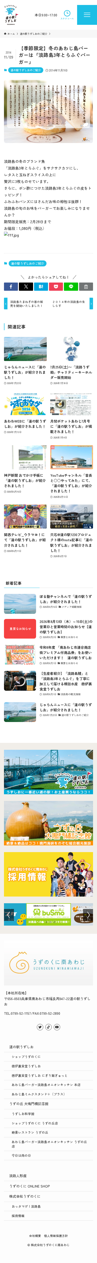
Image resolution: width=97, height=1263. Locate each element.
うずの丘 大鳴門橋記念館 (28, 1103)
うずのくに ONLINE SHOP (29, 1186)
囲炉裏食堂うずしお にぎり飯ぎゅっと (40, 1075)
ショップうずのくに (26, 1056)
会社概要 (35, 1235)
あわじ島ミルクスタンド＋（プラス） (39, 1094)
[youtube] (57, 1027)
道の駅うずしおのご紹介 (26, 70)
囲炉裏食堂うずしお (26, 1066)
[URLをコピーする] (86, 287)
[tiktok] (48, 1027)
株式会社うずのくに (25, 1196)
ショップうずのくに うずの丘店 (35, 1123)
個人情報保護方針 (56, 1235)
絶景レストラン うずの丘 (30, 1132)
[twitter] (40, 1027)
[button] (11, 287)
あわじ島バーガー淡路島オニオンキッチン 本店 (46, 1084)
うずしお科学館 (23, 1113)
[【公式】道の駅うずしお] (11, 14)
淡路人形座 (18, 1175)
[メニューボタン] (87, 15)
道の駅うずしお (21, 1046)
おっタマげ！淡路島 (26, 1206)
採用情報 (18, 1215)
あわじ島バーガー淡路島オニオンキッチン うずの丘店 (49, 1144)
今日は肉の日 (21, 1155)
